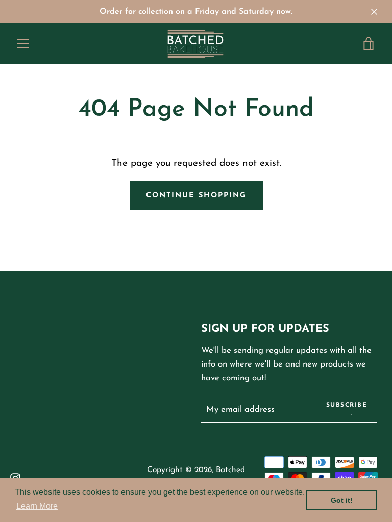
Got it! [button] (342, 500)
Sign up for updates (265, 329)
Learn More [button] (37, 506)
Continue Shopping (196, 195)
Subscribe (347, 405)
